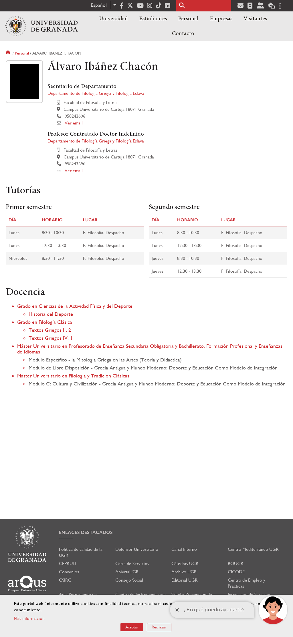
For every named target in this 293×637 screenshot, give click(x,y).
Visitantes (255, 19)
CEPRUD (67, 563)
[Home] (41, 26)
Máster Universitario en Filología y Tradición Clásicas (73, 376)
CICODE (236, 571)
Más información (29, 618)
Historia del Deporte (51, 314)
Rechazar (159, 627)
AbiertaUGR (127, 571)
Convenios (69, 571)
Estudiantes (153, 19)
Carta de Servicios (132, 563)
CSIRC (65, 580)
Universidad (113, 19)
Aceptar (131, 627)
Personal (188, 19)
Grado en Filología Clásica (44, 322)
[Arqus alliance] (27, 584)
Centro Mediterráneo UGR (253, 549)
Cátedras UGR (185, 563)
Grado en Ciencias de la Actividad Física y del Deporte (74, 306)
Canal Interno (184, 549)
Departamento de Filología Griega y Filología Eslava (95, 93)
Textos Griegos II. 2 (50, 330)
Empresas (221, 19)
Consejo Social (129, 580)
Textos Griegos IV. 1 (51, 338)
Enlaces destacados (86, 532)
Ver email (74, 123)
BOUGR (235, 563)
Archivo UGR (184, 571)
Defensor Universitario (136, 549)
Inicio (8, 53)
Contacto (183, 34)
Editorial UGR (184, 580)
